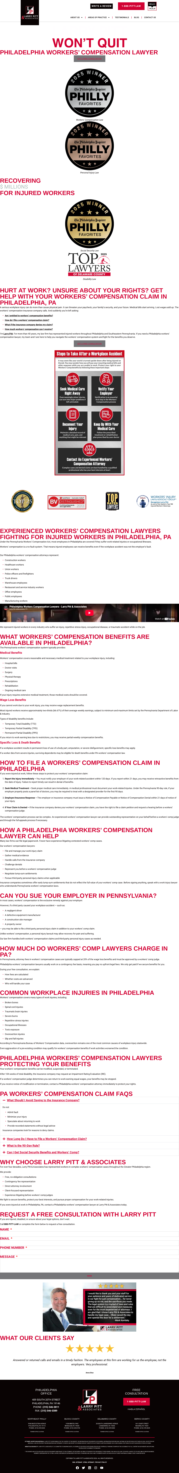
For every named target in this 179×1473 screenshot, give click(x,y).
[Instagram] (95, 1467)
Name (5, 1229)
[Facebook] (77, 1467)
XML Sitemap (77, 1462)
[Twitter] (83, 1467)
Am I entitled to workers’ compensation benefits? (29, 315)
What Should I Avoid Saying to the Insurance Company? (43, 1100)
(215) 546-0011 (50, 1407)
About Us (75, 17)
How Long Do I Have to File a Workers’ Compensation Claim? (47, 1139)
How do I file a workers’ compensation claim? (27, 320)
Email (5, 1238)
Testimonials (122, 17)
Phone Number (12, 1247)
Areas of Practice (97, 17)
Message (7, 1257)
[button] (89, 1100)
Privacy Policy (101, 1462)
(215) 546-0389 (49, 1410)
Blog (136, 17)
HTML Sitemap (88, 1462)
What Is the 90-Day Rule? (23, 1145)
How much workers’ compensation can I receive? (29, 329)
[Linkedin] (89, 1467)
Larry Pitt (8, 333)
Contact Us (150, 17)
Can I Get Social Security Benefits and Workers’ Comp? (43, 1152)
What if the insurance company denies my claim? (29, 324)
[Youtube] (101, 1467)
